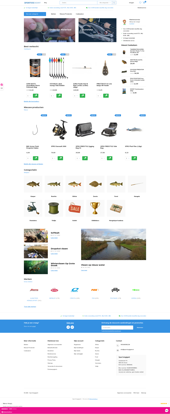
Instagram (72, 327)
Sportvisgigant (33, 393)
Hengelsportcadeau (116, 220)
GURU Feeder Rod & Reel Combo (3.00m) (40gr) (80, 85)
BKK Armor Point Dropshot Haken (32, 147)
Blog (45, 2)
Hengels (137, 196)
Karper (33, 196)
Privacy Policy (52, 360)
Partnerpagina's (52, 369)
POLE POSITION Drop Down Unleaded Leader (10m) (137, 80)
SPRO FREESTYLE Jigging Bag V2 (85, 147)
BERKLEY (54, 298)
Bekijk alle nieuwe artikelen (33, 164)
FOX (95, 298)
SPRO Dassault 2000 (58, 146)
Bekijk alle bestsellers (31, 101)
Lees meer (54, 238)
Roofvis (53, 196)
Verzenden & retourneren (55, 366)
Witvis (74, 196)
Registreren (77, 344)
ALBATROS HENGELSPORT (34, 299)
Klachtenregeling (52, 357)
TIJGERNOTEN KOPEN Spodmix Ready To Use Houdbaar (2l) (137, 50)
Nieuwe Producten (66, 14)
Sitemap (50, 363)
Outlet (74, 220)
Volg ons (70, 323)
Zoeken (114, 2)
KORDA (135, 298)
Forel (116, 196)
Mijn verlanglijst (78, 354)
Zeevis (95, 196)
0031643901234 (125, 344)
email (34, 326)
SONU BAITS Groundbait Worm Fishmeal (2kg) (33, 85)
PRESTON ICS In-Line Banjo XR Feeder (104, 84)
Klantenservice (142, 7)
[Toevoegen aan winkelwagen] (35, 96)
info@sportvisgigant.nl (127, 349)
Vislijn (54, 220)
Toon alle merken (30, 306)
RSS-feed (136, 393)
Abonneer (140, 327)
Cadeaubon (80, 14)
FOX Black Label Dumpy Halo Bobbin (57, 84)
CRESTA (75, 298)
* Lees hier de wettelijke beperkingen (111, 331)
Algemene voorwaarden (55, 344)
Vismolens (33, 220)
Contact (131, 23)
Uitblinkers (95, 220)
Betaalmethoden (52, 347)
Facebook (68, 327)
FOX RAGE (115, 298)
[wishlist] (140, 2)
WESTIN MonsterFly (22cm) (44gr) (136, 60)
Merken (53, 14)
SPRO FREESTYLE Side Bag (108, 147)
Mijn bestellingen (78, 347)
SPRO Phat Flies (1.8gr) (133, 146)
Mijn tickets (77, 351)
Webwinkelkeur (93, 399)
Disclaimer (51, 351)
